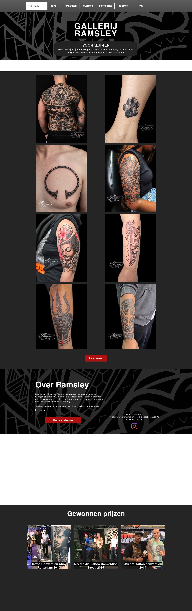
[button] (71, 6)
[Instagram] (134, 426)
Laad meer (96, 358)
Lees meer (40, 410)
